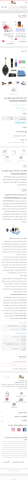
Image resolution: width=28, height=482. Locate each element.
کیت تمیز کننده (19, 108)
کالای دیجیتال (21, 11)
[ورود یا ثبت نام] (6, 7)
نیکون (22, 110)
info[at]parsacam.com (19, 382)
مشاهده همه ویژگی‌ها (20, 122)
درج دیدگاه (14, 364)
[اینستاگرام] (13, 429)
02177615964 (21, 380)
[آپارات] (18, 429)
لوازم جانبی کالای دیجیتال (12, 11)
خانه (26, 11)
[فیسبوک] (24, 429)
